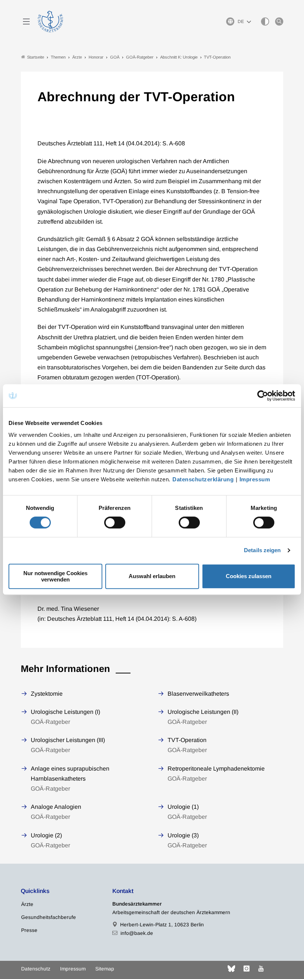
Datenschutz (35, 969)
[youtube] (261, 968)
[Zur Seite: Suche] (279, 21)
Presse (29, 930)
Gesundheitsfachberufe (48, 917)
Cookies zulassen (248, 576)
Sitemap (104, 969)
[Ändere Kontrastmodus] (265, 21)
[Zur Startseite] (50, 21)
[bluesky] (231, 968)
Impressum (254, 479)
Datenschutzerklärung (203, 479)
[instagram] (246, 968)
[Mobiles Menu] (26, 21)
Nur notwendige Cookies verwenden (55, 576)
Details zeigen (262, 550)
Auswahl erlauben (152, 576)
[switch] (114, 522)
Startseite (35, 57)
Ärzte (27, 904)
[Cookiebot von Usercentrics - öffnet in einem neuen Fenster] (263, 396)
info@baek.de (136, 933)
